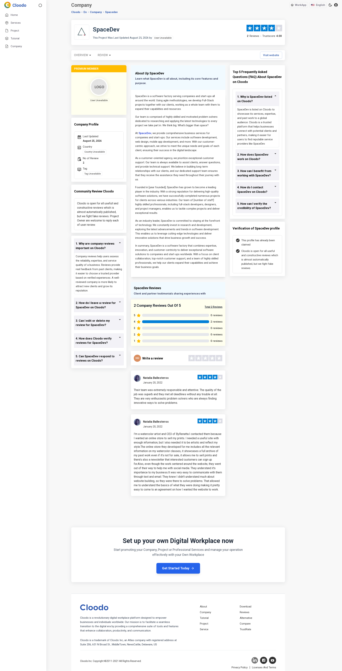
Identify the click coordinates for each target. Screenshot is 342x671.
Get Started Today (175, 568)
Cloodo (75, 12)
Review (103, 55)
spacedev (111, 12)
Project (204, 623)
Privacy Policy (240, 667)
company (96, 12)
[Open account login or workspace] (336, 5)
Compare (245, 623)
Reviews (244, 612)
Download (245, 606)
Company (205, 612)
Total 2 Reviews (213, 307)
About (203, 606)
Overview (81, 55)
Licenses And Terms (264, 667)
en (85, 12)
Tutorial (204, 618)
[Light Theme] (330, 5)
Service (204, 629)
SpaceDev (145, 133)
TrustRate (245, 629)
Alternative (246, 618)
